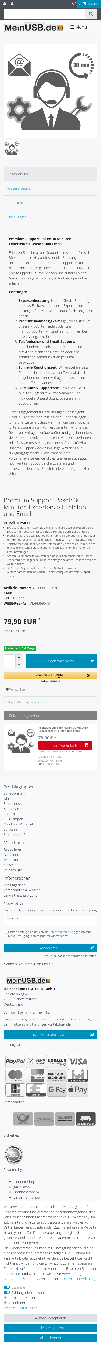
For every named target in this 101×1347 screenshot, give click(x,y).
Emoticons (12, 803)
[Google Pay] (57, 1090)
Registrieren (13, 849)
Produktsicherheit (21, 202)
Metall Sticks (13, 808)
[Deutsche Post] (23, 1119)
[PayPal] (15, 1061)
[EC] (15, 1090)
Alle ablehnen (50, 1337)
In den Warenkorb (60, 661)
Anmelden (11, 854)
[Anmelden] (5, 4)
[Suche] (91, 14)
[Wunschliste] (73, 4)
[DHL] (44, 1119)
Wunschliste (17, 689)
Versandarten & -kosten (22, 890)
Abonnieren (49, 948)
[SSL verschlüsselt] (13, 1155)
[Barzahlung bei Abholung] (77, 1075)
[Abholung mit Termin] (85, 1119)
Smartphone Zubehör (20, 834)
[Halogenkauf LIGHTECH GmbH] (28, 979)
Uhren (8, 798)
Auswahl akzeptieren (50, 1318)
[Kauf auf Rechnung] (57, 1075)
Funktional (19, 1302)
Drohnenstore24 (26, 1192)
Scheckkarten (14, 793)
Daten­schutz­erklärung (79, 1278)
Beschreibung (17, 174)
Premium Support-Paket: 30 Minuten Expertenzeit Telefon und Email (63, 729)
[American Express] (36, 1075)
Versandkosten (39, 702)
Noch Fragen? (17, 217)
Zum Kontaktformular (49, 1034)
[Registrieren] (13, 4)
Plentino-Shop (24, 1181)
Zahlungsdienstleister (28, 1292)
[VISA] (77, 1061)
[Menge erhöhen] (18, 657)
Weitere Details (19, 188)
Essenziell (19, 1287)
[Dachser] (64, 1119)
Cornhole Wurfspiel (18, 824)
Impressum (12, 1273)
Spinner (9, 814)
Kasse (8, 864)
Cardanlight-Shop (26, 1197)
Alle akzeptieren (50, 1327)
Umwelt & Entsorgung (20, 895)
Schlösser (11, 829)
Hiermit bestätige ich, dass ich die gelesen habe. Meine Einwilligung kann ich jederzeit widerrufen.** (50, 934)
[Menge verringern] (18, 664)
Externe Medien (24, 1297)
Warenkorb (12, 859)
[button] (50, 677)
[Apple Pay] (77, 1090)
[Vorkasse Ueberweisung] (36, 1090)
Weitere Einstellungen (20, 1308)
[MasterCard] (15, 1075)
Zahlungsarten (14, 885)
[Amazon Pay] (57, 1061)
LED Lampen (13, 819)
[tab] (50, 174)
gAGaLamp (21, 1187)
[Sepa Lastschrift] (36, 1061)
